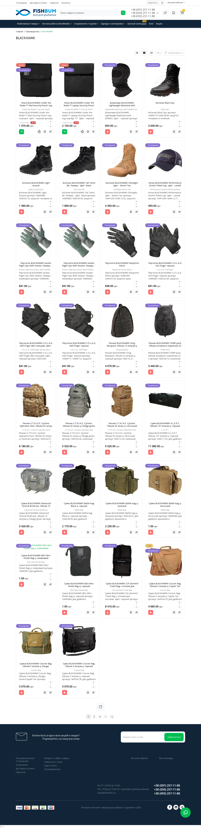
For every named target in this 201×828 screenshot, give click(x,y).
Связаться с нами (53, 761)
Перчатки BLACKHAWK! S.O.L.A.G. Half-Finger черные (79, 344)
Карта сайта (50, 765)
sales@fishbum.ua (106, 792)
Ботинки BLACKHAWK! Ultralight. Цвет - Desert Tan (122, 184)
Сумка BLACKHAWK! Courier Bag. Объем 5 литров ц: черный (79, 665)
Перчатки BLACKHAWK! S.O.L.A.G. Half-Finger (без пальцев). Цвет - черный (36, 346)
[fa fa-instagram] (182, 807)
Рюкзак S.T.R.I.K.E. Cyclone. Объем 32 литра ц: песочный (122, 424)
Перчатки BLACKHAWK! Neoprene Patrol (122, 264)
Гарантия (54, 2)
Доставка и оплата (38, 2)
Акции (159, 23)
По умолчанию (174, 53)
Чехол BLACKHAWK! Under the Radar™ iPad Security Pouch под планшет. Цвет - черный (36, 105)
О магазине (21, 2)
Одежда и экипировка (112, 23)
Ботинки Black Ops (165, 102)
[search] (123, 13)
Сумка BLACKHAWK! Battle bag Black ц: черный (79, 504)
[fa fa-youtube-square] (175, 807)
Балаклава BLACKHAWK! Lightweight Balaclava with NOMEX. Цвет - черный (122, 105)
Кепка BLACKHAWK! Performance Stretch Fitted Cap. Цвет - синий (165, 184)
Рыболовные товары (28, 23)
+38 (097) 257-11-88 (143, 9)
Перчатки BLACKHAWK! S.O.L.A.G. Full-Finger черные (165, 264)
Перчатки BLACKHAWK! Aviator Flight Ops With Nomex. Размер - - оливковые (36, 266)
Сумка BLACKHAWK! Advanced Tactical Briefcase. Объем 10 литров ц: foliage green (36, 506)
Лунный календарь (137, 22)
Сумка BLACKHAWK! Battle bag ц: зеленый (122, 504)
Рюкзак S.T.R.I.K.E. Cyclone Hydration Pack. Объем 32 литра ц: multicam (36, 426)
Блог (151, 23)
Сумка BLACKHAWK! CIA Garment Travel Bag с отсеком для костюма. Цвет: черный (122, 586)
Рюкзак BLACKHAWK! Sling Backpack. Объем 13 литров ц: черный (122, 346)
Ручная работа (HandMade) (56, 23)
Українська (152, 2)
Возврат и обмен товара (56, 758)
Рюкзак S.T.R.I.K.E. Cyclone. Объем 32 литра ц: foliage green (79, 424)
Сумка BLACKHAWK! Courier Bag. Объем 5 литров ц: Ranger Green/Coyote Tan (36, 666)
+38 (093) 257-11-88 (143, 16)
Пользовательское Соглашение (25, 760)
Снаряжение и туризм (85, 23)
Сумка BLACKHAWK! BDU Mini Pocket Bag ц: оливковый (36, 556)
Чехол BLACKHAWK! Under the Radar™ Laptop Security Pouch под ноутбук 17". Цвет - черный (79, 105)
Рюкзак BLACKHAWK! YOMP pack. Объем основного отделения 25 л (165, 346)
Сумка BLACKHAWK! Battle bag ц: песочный (165, 504)
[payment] (19, 807)
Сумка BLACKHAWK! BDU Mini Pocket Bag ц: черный (79, 585)
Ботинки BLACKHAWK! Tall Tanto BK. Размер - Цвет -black (79, 184)
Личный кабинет (139, 758)
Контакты (66, 2)
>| (112, 716)
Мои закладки (166, 758)
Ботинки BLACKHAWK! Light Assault (36, 184)
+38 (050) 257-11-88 (143, 13)
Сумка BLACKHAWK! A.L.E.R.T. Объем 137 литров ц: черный (165, 424)
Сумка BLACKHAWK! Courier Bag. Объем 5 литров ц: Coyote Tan (165, 585)
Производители (52, 769)
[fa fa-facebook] (169, 807)
